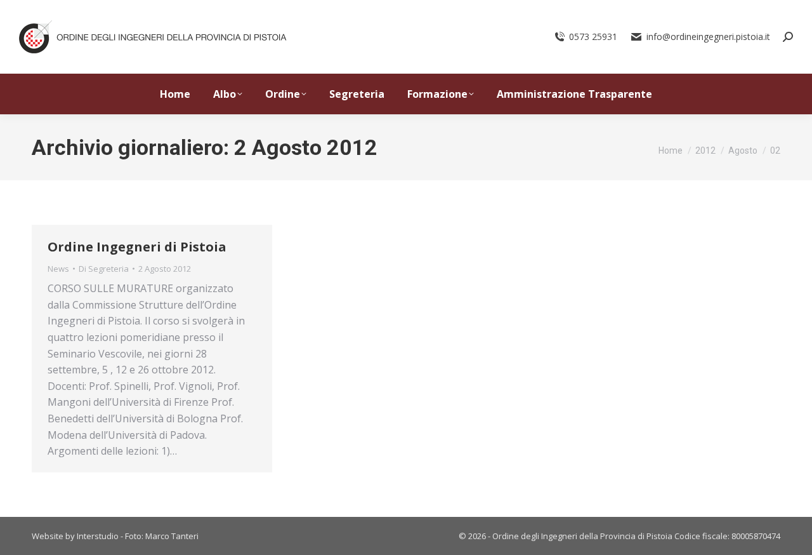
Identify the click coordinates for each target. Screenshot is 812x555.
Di (104, 268)
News (58, 268)
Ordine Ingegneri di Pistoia (137, 246)
